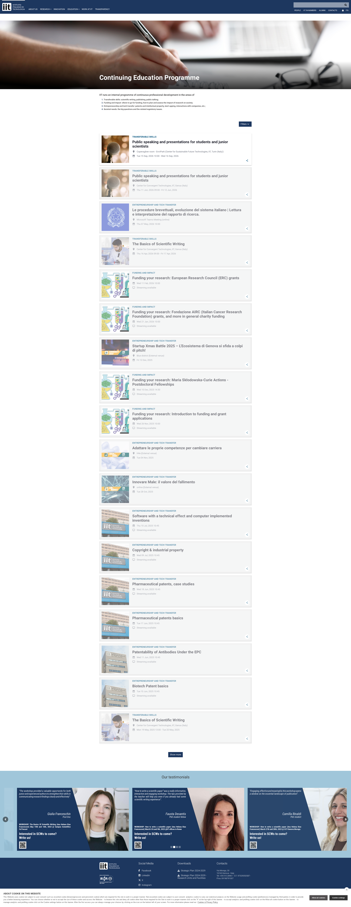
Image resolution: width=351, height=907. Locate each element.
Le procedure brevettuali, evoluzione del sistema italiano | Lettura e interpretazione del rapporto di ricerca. (186, 212)
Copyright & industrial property (158, 550)
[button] (45, 7)
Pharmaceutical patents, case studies (163, 584)
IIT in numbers (309, 10)
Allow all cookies (318, 898)
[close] (346, 889)
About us (33, 9)
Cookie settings (338, 898)
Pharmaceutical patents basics (157, 618)
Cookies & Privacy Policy (208, 902)
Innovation (59, 9)
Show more (175, 754)
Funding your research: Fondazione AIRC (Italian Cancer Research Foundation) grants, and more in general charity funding (187, 314)
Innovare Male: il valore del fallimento (163, 482)
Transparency (102, 9)
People (297, 10)
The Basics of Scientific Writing (158, 244)
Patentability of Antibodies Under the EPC (166, 652)
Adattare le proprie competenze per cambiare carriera (177, 448)
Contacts (332, 10)
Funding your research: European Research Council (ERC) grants (185, 278)
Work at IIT (87, 9)
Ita (347, 10)
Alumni (322, 10)
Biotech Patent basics (150, 686)
